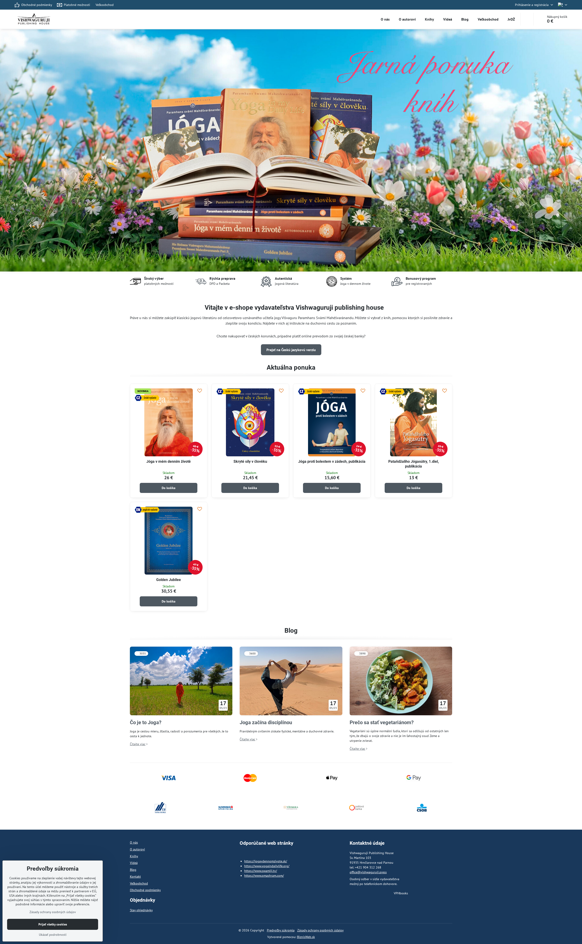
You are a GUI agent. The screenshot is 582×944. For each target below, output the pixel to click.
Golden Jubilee (168, 580)
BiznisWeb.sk (306, 937)
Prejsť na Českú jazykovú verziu (291, 349)
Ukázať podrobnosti (53, 935)
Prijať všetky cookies (52, 924)
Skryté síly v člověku (250, 461)
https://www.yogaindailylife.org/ (266, 866)
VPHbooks (401, 893)
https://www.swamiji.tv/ (260, 871)
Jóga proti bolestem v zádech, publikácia (331, 461)
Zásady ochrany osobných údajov (320, 930)
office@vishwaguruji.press (368, 872)
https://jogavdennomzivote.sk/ (265, 861)
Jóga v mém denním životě (168, 461)
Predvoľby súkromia (281, 930)
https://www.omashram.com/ (264, 876)
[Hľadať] (527, 19)
